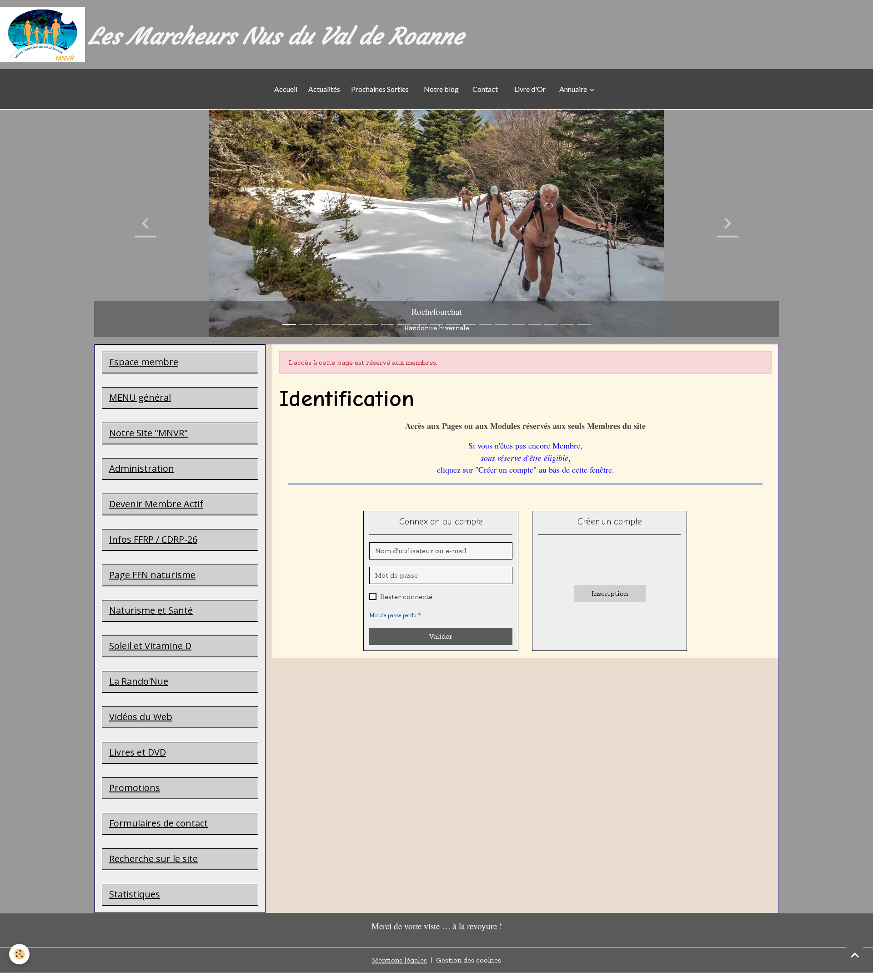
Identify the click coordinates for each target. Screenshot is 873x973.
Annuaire (573, 89)
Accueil (285, 89)
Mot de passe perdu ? (395, 615)
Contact (485, 89)
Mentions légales (399, 960)
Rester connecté (406, 596)
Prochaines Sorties (381, 89)
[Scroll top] (854, 954)
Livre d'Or (530, 89)
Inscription (610, 593)
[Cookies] (19, 954)
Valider (440, 636)
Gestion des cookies (468, 960)
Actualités (324, 89)
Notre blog (440, 89)
